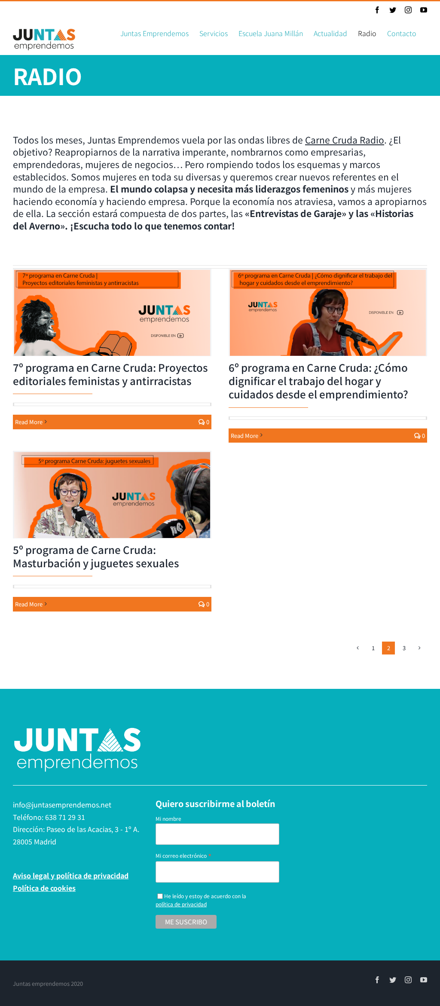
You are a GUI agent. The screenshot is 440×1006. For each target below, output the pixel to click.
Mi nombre (168, 818)
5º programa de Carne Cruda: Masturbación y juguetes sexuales (96, 556)
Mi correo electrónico (183, 855)
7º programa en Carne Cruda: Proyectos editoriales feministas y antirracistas (110, 374)
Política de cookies (44, 888)
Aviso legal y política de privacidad (70, 875)
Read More (29, 422)
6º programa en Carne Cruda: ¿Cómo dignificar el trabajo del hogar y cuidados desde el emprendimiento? (318, 380)
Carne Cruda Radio (344, 139)
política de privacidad (181, 904)
